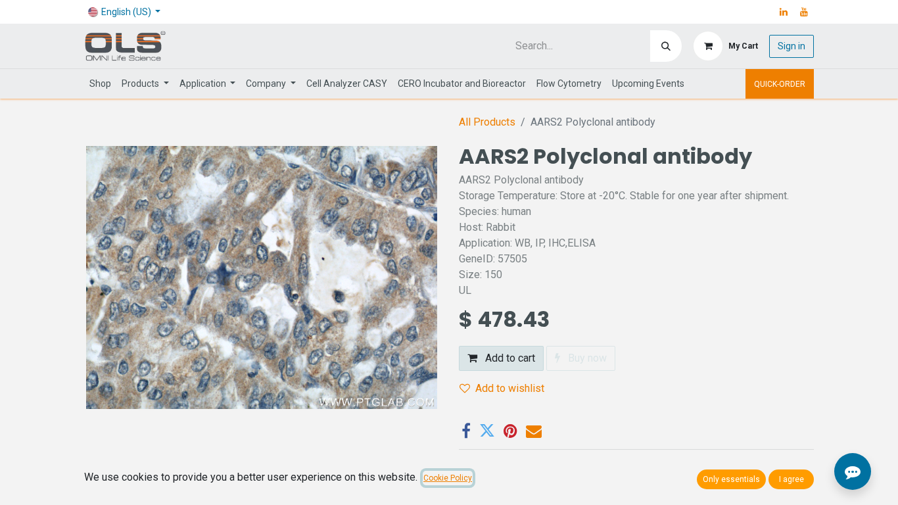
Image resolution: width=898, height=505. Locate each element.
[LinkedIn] (783, 12)
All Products (487, 122)
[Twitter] (487, 431)
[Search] (666, 46)
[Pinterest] (510, 431)
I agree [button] (791, 479)
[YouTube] (804, 12)
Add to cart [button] (509, 358)
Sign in (791, 46)
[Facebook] (466, 431)
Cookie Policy (447, 478)
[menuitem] (100, 84)
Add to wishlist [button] (509, 388)
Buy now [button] (586, 358)
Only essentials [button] (731, 479)
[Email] (534, 431)
